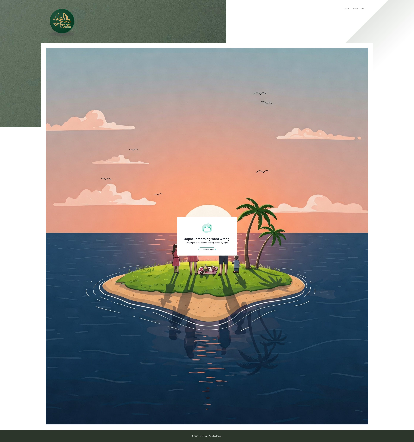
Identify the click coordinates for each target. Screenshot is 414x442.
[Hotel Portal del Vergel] (62, 22)
